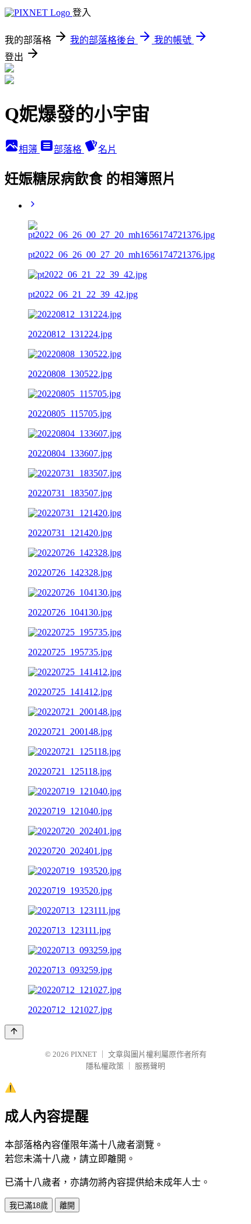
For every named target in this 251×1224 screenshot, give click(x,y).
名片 (107, 149)
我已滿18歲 (28, 1205)
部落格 (69, 149)
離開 (67, 1205)
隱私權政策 (105, 1066)
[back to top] (14, 1032)
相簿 (29, 149)
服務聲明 (150, 1066)
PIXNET (84, 1054)
